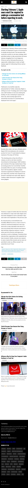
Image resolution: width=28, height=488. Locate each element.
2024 (14, 448)
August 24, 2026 (11, 300)
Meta (3, 466)
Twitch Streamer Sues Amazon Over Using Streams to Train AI (12, 78)
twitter (18, 474)
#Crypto (3, 448)
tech (9, 471)
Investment (20, 461)
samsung (4, 469)
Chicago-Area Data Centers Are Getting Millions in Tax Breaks (14, 74)
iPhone (7, 464)
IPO (11, 464)
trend (8, 474)
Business (9, 453)
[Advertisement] (14, 117)
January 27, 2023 (17, 21)
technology (14, 471)
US (22, 474)
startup (23, 469)
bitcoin (3, 453)
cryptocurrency (21, 453)
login (5, 386)
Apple (9, 451)
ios (2, 464)
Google (3, 461)
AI (24, 448)
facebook (10, 459)
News (6, 6)
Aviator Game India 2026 (8, 442)
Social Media (11, 469)
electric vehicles (14, 456)
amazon (4, 451)
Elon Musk (22, 456)
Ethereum (4, 459)
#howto (9, 448)
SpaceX (18, 469)
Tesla (20, 471)
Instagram (13, 461)
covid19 (4, 254)
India (8, 461)
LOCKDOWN (10, 254)
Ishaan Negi (4, 300)
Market (15, 464)
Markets (21, 464)
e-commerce (5, 456)
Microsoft (8, 466)
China (14, 453)
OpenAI (18, 466)
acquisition (19, 448)
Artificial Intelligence (17, 451)
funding (16, 459)
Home (2, 6)
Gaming (22, 459)
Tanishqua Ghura (7, 21)
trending (13, 474)
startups (4, 471)
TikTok (3, 474)
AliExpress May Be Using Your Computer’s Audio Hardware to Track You (13, 82)
